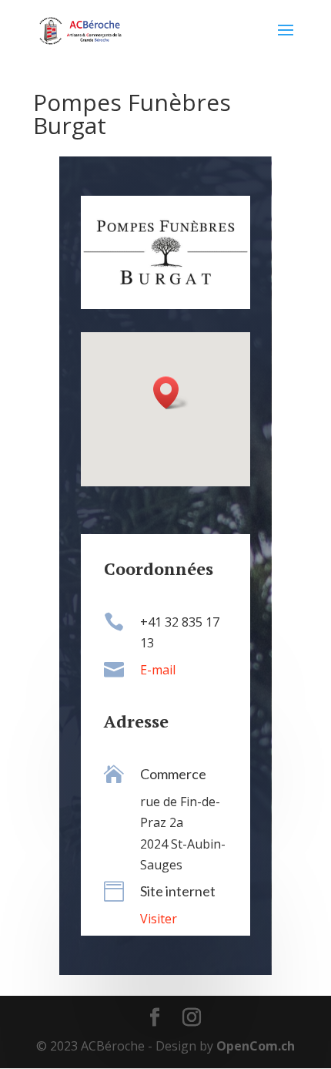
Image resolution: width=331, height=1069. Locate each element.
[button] (171, 392)
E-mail (158, 669)
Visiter (158, 918)
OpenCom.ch (255, 1045)
